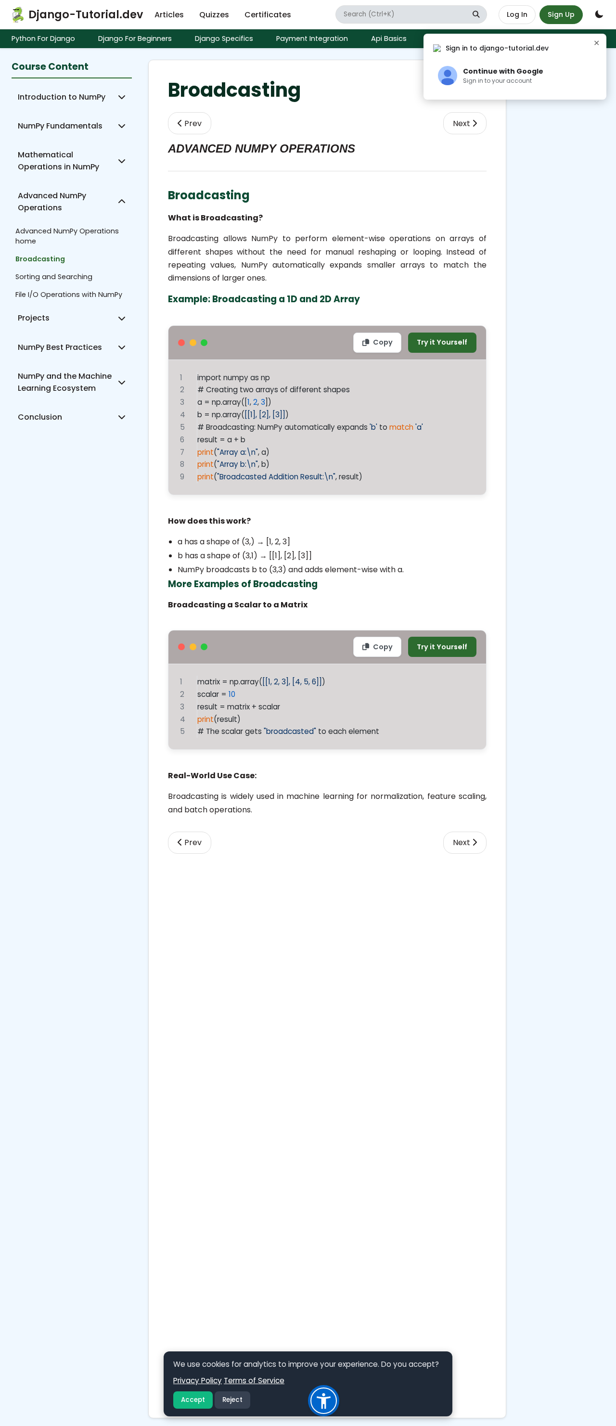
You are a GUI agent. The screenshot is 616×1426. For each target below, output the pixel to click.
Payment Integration (312, 38)
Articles (169, 14)
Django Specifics (224, 38)
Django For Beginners (135, 38)
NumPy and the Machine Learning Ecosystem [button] (65, 382)
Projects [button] (34, 317)
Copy (383, 342)
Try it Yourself (442, 342)
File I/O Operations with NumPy (68, 294)
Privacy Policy (197, 1380)
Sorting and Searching (53, 277)
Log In (517, 14)
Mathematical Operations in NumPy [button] (58, 160)
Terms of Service (254, 1380)
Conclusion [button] (40, 417)
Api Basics (389, 38)
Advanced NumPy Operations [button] (52, 201)
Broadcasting (40, 259)
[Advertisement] (327, 921)
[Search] (476, 15)
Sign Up (561, 14)
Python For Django (43, 38)
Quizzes (214, 14)
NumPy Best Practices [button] (60, 347)
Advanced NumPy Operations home (67, 236)
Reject (232, 1399)
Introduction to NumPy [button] (61, 97)
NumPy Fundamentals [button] (60, 125)
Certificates (267, 14)
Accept (193, 1399)
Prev (192, 123)
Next (462, 123)
